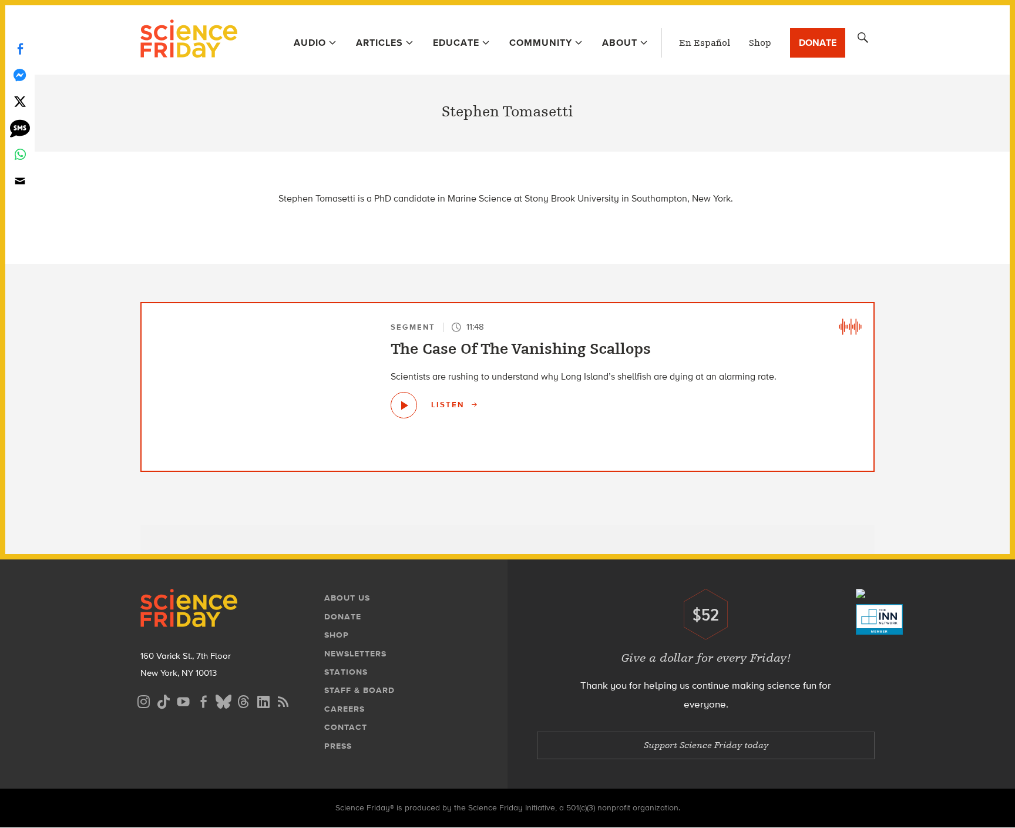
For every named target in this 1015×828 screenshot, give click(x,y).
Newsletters (355, 654)
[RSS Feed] (283, 700)
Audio (310, 42)
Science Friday (188, 40)
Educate (456, 42)
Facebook (20, 48)
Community (540, 42)
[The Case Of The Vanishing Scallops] (404, 405)
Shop (760, 43)
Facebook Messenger (20, 75)
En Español (704, 43)
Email (20, 180)
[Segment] (849, 326)
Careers (344, 709)
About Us (347, 598)
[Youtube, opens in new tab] (183, 700)
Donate (817, 42)
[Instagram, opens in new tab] (143, 700)
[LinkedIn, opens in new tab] (263, 700)
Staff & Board (359, 690)
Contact (345, 727)
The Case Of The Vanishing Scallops (521, 349)
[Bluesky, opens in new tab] (223, 700)
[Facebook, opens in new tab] (203, 700)
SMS (20, 128)
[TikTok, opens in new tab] (163, 700)
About (619, 42)
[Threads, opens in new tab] (243, 700)
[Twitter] (20, 101)
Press (338, 746)
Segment (413, 327)
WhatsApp (20, 154)
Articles (379, 42)
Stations (346, 672)
